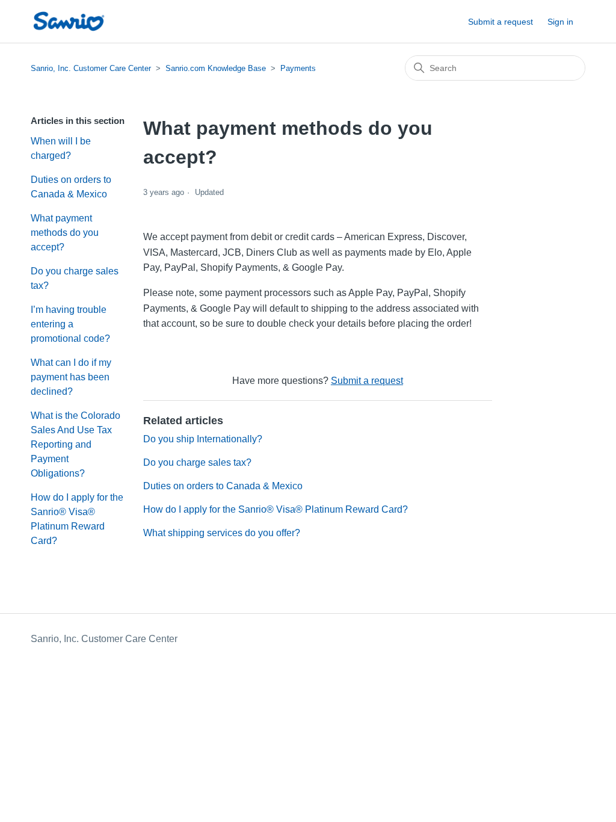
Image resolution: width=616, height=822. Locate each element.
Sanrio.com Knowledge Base (215, 68)
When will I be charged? (61, 148)
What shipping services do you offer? (221, 533)
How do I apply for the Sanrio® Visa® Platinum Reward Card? (77, 519)
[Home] (68, 21)
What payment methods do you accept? (65, 232)
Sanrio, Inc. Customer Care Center (91, 68)
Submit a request (500, 21)
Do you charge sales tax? (75, 278)
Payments (298, 68)
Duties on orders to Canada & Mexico (71, 187)
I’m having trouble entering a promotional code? (70, 324)
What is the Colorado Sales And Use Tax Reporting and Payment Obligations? (75, 444)
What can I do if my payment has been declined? (71, 377)
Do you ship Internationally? (202, 439)
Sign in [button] (560, 21)
